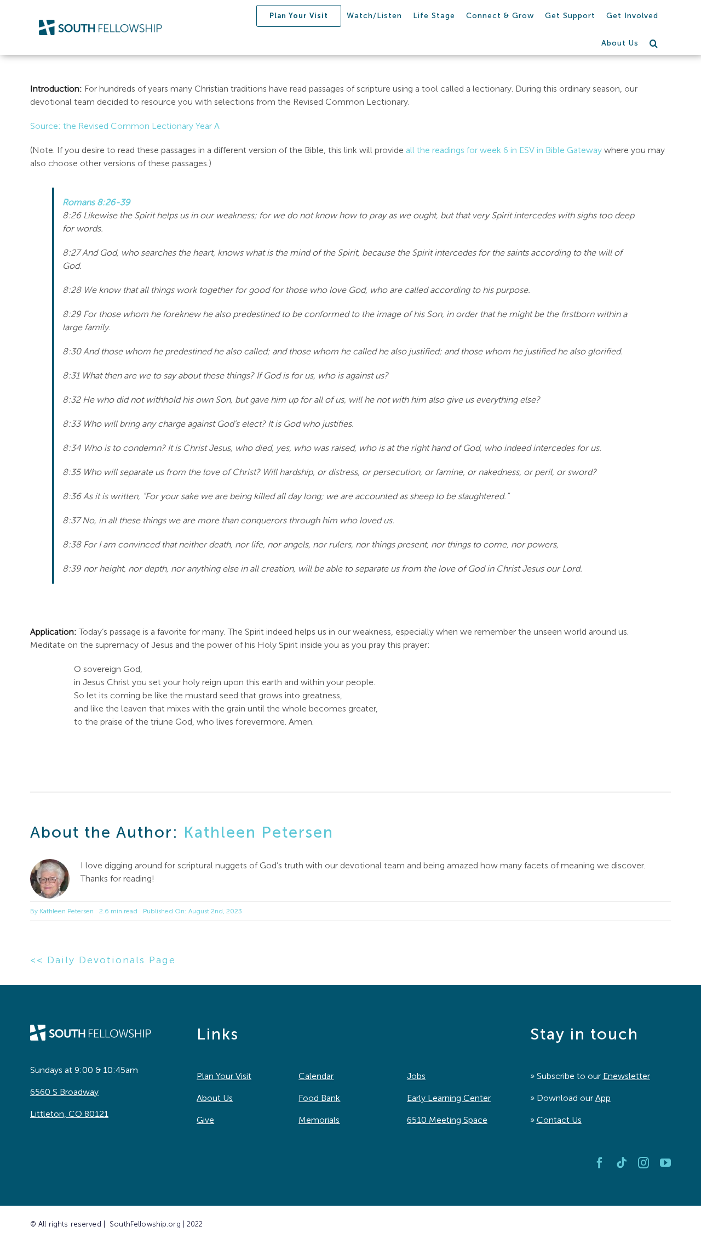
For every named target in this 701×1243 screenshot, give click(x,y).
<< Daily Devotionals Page (103, 960)
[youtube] (665, 1162)
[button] (654, 43)
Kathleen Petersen (258, 832)
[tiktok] (621, 1162)
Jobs (416, 1076)
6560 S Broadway (64, 1092)
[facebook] (599, 1162)
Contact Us (559, 1120)
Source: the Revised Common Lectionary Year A (125, 126)
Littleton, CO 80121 (69, 1114)
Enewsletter (626, 1076)
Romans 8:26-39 (96, 202)
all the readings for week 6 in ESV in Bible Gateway (504, 150)
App (603, 1098)
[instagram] (643, 1162)
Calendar (316, 1076)
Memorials (319, 1120)
